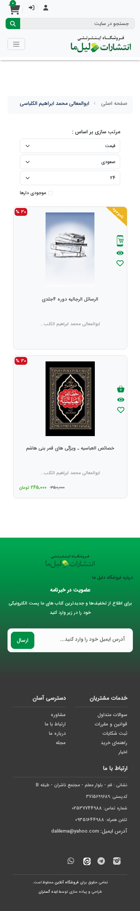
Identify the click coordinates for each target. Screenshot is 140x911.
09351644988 (89, 820)
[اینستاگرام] (117, 862)
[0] (14, 12)
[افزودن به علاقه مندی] (120, 264)
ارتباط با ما (55, 724)
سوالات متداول (112, 715)
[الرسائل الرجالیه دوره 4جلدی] (70, 314)
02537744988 (87, 808)
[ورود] (31, 8)
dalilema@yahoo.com (75, 831)
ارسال (22, 640)
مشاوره (58, 715)
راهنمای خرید (114, 743)
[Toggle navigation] (16, 44)
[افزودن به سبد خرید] (121, 389)
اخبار (122, 752)
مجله (61, 743)
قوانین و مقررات (111, 724)
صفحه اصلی (114, 103)
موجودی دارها (33, 193)
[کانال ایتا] (85, 862)
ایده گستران (47, 892)
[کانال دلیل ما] (101, 862)
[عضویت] (45, 8)
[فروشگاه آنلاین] (101, 44)
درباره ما (57, 733)
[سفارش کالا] (120, 241)
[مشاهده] (120, 253)
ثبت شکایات (115, 733)
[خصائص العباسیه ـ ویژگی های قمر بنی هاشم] (70, 463)
